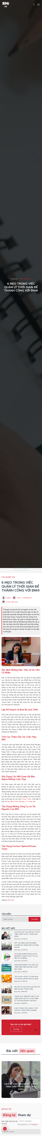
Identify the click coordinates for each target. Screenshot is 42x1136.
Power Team (26, 799)
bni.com (10, 900)
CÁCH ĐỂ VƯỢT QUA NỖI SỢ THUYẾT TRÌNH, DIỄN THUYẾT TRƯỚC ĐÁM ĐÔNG (27, 934)
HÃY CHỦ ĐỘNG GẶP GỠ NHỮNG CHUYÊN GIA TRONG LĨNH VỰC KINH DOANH (26, 945)
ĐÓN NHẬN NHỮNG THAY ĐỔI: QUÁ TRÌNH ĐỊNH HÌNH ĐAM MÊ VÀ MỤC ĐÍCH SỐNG (26, 967)
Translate (34, 1124)
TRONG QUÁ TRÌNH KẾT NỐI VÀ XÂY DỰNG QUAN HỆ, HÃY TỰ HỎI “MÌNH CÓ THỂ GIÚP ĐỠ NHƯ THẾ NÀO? (26, 998)
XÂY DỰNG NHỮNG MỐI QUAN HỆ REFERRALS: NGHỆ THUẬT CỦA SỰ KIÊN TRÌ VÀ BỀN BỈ (26, 956)
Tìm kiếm (34, 919)
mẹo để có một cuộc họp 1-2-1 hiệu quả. (21, 801)
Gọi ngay (16, 1029)
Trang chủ (14, 279)
